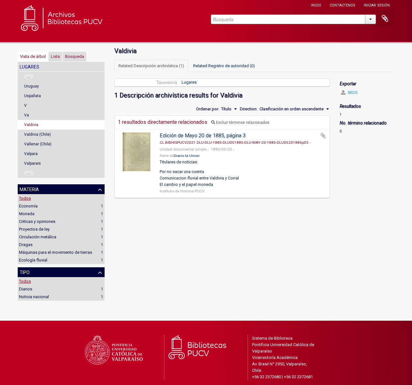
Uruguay (31, 86)
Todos (25, 198)
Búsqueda (74, 56)
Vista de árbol (33, 56)
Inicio (316, 5)
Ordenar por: (207, 108)
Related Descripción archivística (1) (151, 65)
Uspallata (32, 96)
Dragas (26, 244)
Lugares (189, 82)
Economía (28, 206)
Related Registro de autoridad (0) (224, 65)
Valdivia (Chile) (37, 134)
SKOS (352, 92)
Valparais (32, 163)
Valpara (31, 153)
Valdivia (31, 125)
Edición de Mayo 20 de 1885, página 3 (203, 136)
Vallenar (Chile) (38, 144)
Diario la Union (187, 155)
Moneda (26, 213)
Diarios (25, 289)
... (29, 76)
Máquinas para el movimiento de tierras (55, 252)
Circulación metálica (37, 236)
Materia (29, 189)
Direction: (249, 108)
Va (26, 115)
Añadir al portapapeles (323, 136)
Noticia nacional (34, 296)
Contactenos (342, 5)
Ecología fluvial (33, 260)
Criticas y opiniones (37, 221)
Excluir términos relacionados (242, 122)
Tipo (25, 272)
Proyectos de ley (34, 229)
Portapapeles (385, 19)
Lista (55, 56)
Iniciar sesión (377, 5)
